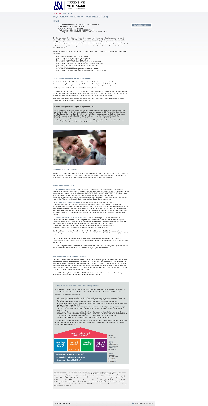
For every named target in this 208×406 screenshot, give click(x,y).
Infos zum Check (68, 13)
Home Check (57, 13)
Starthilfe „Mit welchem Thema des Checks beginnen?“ (80, 273)
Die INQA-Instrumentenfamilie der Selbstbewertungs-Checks (84, 32)
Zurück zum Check (141, 25)
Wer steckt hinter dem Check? (71, 28)
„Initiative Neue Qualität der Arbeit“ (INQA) (101, 193)
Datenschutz (67, 403)
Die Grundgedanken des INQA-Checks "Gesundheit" (79, 24)
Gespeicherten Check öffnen (144, 403)
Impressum (58, 403)
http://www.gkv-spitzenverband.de (100, 374)
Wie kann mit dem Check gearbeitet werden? (77, 30)
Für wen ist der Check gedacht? (72, 26)
